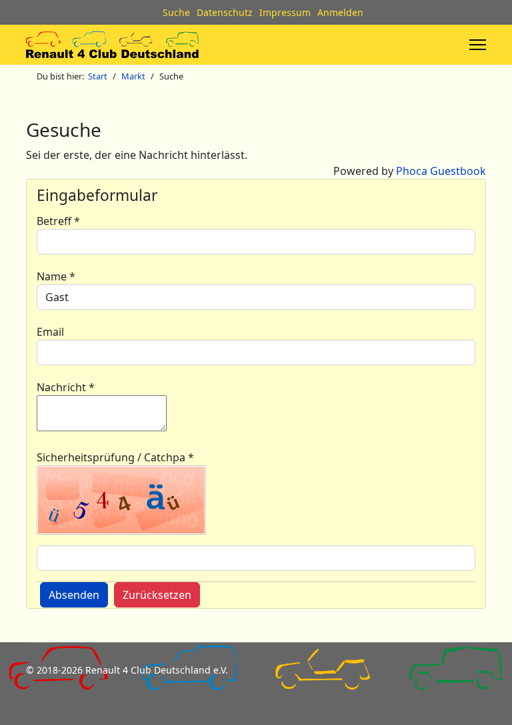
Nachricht (66, 387)
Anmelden (340, 12)
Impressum (285, 12)
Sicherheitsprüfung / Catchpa (115, 457)
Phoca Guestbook (441, 171)
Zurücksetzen (157, 594)
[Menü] (477, 45)
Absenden (74, 594)
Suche (176, 12)
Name (56, 276)
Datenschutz (225, 12)
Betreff (58, 221)
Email (50, 331)
